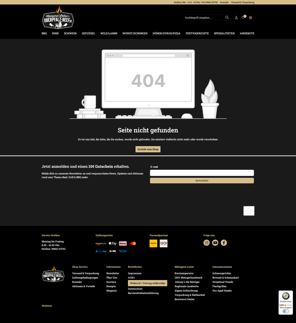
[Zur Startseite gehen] (58, 17)
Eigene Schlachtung (186, 290)
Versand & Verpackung (242, 2)
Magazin (111, 290)
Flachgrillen (219, 286)
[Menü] (291, 292)
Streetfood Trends (222, 281)
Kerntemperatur (184, 273)
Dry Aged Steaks (222, 290)
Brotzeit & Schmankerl (225, 277)
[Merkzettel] (243, 18)
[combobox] (206, 18)
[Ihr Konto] (236, 18)
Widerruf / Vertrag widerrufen (147, 283)
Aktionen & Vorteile (83, 286)
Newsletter (112, 273)
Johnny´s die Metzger (187, 281)
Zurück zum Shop (148, 149)
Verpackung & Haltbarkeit (190, 294)
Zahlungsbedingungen (85, 277)
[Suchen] (227, 18)
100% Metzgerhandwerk (188, 277)
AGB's (131, 277)
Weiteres (47, 305)
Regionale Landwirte (187, 286)
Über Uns (111, 277)
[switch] (286, 311)
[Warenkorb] (250, 18)
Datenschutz (135, 288)
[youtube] (215, 243)
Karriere (111, 281)
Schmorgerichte (221, 273)
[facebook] (224, 243)
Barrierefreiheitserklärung (143, 293)
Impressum (134, 273)
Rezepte (111, 286)
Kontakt (224, 2)
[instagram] (206, 243)
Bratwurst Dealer (185, 299)
